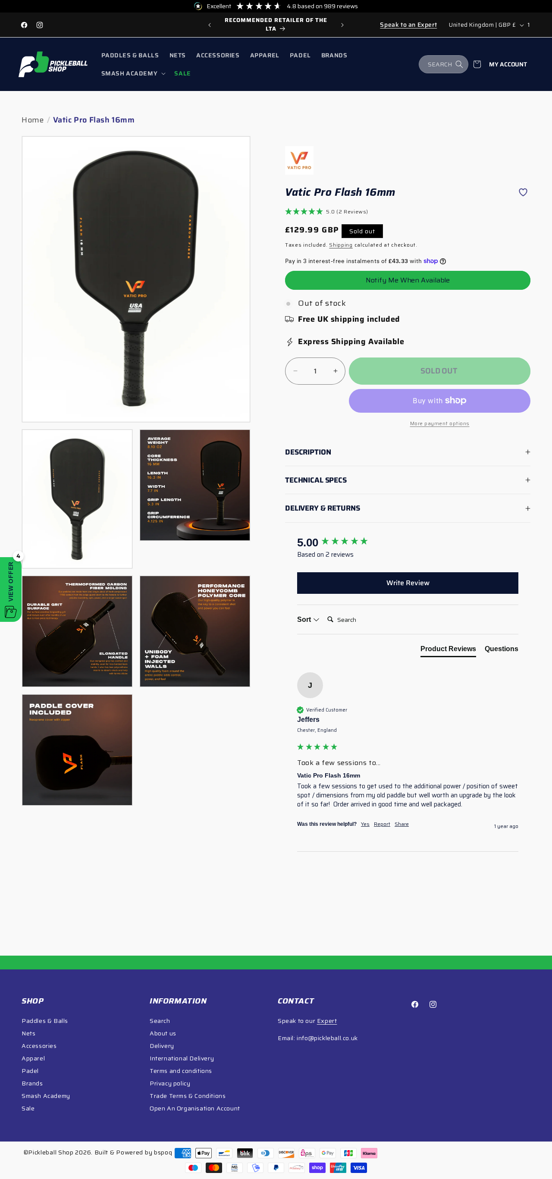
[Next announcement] (342, 25)
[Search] (459, 64)
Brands (32, 1083)
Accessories (39, 1045)
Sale (28, 1108)
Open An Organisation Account (195, 1108)
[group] (276, 25)
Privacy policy (170, 1083)
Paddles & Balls (45, 1020)
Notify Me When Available (408, 280)
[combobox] (443, 64)
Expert (327, 1020)
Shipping (341, 245)
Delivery (162, 1045)
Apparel (33, 1058)
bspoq (163, 1152)
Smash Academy (46, 1096)
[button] (132, 73)
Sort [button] (305, 619)
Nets (28, 1033)
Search (160, 1020)
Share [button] (402, 824)
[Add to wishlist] (522, 192)
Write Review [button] (408, 582)
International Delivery (182, 1058)
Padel (30, 1071)
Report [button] (382, 824)
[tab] (448, 650)
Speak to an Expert (408, 24)
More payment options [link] (440, 423)
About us (163, 1033)
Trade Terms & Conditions (188, 1096)
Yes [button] (365, 824)
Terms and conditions (181, 1071)
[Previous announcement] (209, 25)
